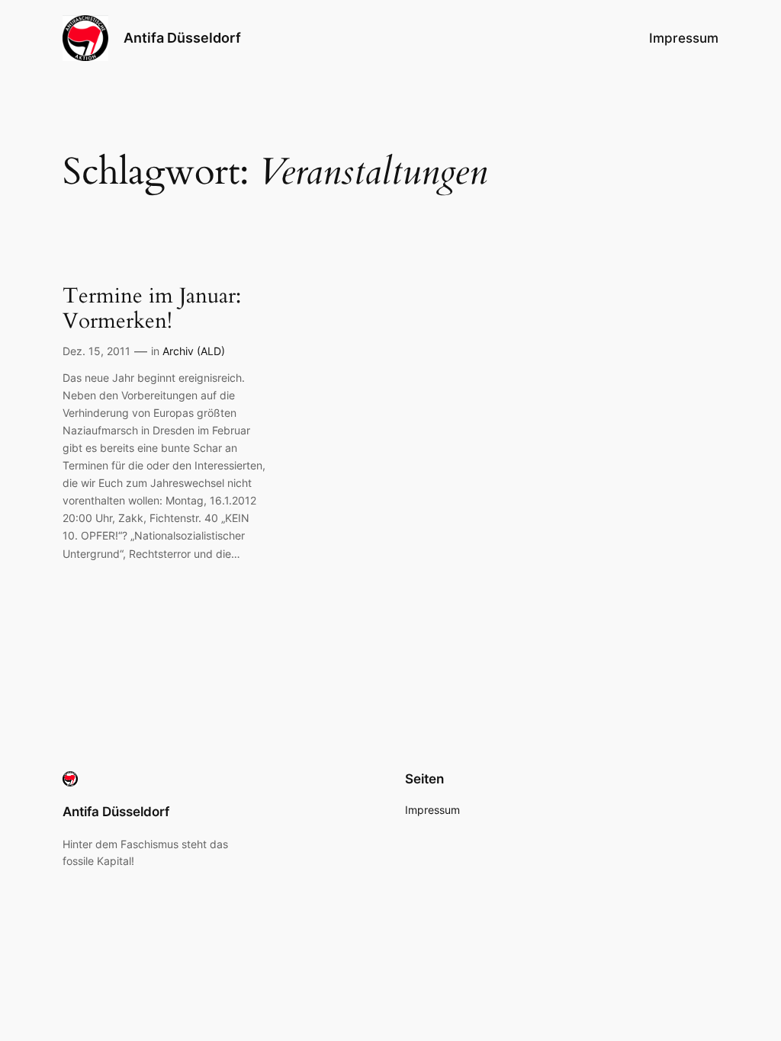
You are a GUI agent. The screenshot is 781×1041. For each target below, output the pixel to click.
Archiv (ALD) (193, 350)
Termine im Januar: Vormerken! (152, 308)
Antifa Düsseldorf (182, 38)
